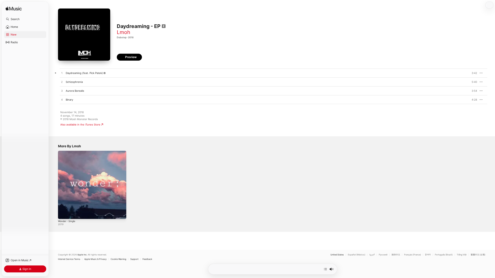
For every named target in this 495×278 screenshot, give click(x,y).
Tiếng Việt (462, 255)
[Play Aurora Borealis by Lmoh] (62, 91)
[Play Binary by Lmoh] (62, 100)
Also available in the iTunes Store (80, 124)
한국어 (428, 255)
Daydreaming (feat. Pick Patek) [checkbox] (84, 73)
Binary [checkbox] (69, 99)
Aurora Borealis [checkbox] (75, 90)
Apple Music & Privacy (95, 259)
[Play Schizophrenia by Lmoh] (62, 82)
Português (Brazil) (444, 255)
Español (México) (356, 255)
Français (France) (412, 255)
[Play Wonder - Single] (63, 214)
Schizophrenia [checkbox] (74, 81)
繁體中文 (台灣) (478, 255)
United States (337, 255)
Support (134, 259)
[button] (25, 19)
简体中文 (396, 255)
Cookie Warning (118, 259)
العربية (372, 255)
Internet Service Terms (69, 259)
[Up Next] (325, 269)
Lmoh (123, 32)
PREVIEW (473, 73)
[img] (14, 9)
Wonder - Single (67, 152)
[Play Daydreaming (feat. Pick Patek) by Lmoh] (62, 73)
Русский (383, 255)
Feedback (147, 259)
